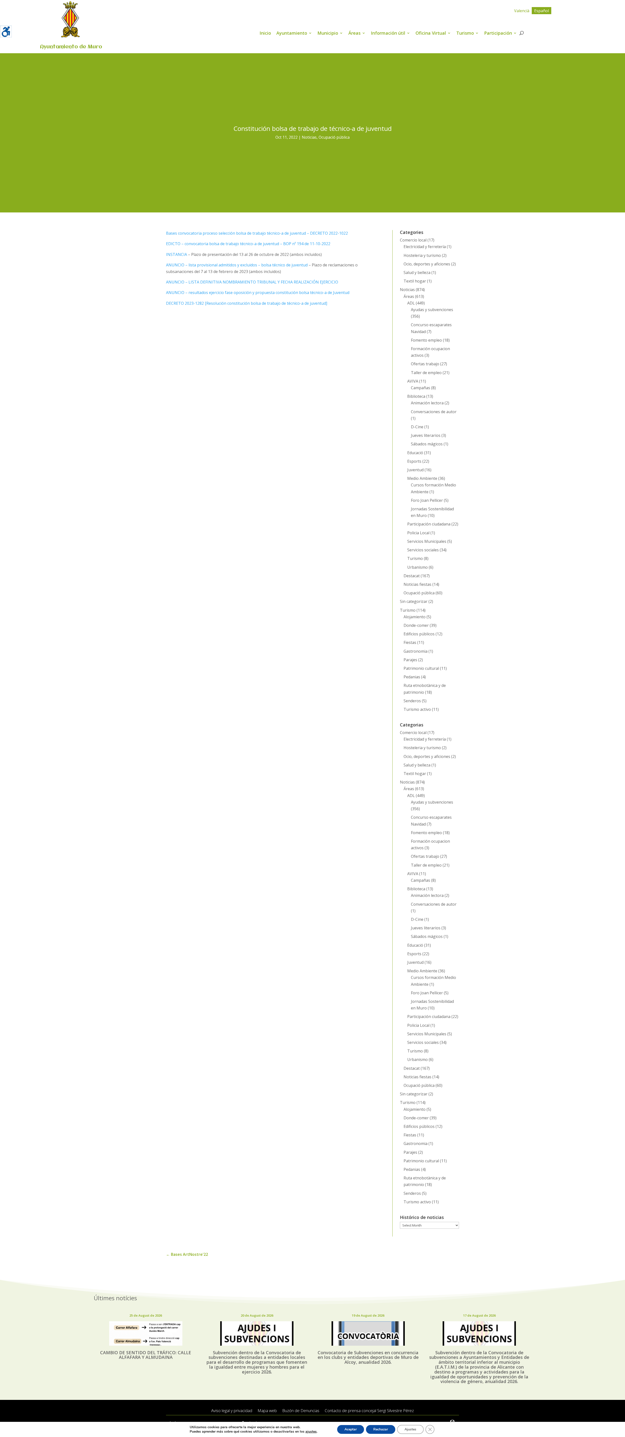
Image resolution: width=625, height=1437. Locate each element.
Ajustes (410, 1429)
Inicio (265, 33)
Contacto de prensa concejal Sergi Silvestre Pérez (369, 1410)
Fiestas (410, 642)
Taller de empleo (426, 372)
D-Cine (417, 427)
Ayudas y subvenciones (432, 309)
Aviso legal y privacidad (231, 1410)
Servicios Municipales (426, 541)
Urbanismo (417, 567)
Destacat (412, 575)
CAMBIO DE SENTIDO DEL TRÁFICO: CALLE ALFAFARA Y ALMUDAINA (145, 1355)
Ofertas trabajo (425, 364)
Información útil (388, 33)
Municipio (327, 33)
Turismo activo (417, 709)
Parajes (410, 659)
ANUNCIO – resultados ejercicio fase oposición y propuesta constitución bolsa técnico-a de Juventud (257, 292)
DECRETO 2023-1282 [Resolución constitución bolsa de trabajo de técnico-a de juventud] (246, 303)
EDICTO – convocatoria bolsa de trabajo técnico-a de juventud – (224, 243)
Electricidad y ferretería (425, 246)
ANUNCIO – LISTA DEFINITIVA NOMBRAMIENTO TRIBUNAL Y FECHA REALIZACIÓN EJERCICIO (252, 282)
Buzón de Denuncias (300, 1410)
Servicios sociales (423, 550)
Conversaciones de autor (434, 411)
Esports (414, 461)
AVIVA (412, 381)
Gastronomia (415, 651)
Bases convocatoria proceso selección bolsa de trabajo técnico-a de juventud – (238, 233)
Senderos (412, 700)
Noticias (309, 137)
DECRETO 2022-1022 (329, 233)
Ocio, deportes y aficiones (427, 264)
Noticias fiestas (417, 584)
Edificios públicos (419, 634)
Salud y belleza (417, 272)
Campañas (420, 387)
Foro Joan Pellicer (427, 500)
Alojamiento (415, 616)
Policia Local (418, 532)
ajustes (311, 1431)
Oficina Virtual (431, 33)
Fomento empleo (426, 340)
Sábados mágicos (427, 444)
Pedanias (412, 677)
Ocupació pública (334, 137)
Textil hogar (415, 281)
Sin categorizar (413, 601)
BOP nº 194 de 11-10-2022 (306, 243)
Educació (415, 452)
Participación (498, 33)
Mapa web (267, 1410)
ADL (411, 303)
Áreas (354, 33)
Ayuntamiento (291, 33)
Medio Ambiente (422, 478)
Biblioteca (416, 396)
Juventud (415, 469)
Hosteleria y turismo (422, 255)
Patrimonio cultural (421, 668)
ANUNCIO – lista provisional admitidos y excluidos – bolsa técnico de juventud (237, 265)
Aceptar (350, 1429)
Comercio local (413, 240)
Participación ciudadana (428, 524)
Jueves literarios (425, 435)
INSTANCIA (177, 254)
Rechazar (380, 1429)
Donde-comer (416, 625)
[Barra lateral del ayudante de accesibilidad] (6, 31)
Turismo (465, 33)
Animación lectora (427, 403)
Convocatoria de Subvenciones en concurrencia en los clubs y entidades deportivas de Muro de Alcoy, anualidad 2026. (368, 1357)
